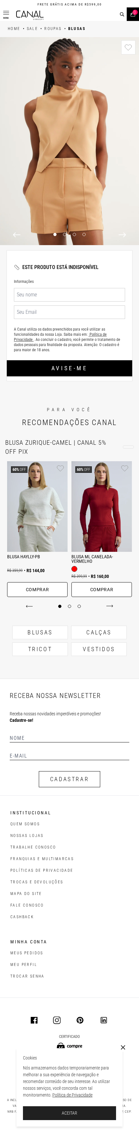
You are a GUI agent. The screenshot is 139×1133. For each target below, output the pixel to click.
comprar (37, 589)
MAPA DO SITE (26, 893)
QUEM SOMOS (25, 824)
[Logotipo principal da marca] (30, 15)
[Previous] (16, 234)
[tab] (59, 606)
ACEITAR (69, 1113)
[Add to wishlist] (128, 47)
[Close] (123, 1047)
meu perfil (23, 964)
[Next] (122, 234)
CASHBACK (22, 917)
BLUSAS (40, 632)
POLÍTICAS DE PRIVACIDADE (41, 870)
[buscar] (122, 14)
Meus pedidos (26, 953)
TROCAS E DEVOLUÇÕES (36, 882)
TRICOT (40, 649)
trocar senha (27, 976)
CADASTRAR (69, 779)
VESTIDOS (99, 649)
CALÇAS (99, 632)
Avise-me (69, 368)
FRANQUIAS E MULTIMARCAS (42, 859)
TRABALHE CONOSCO (33, 847)
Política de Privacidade (72, 1095)
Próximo (108, 606)
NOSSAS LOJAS (27, 835)
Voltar (30, 606)
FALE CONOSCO (27, 905)
